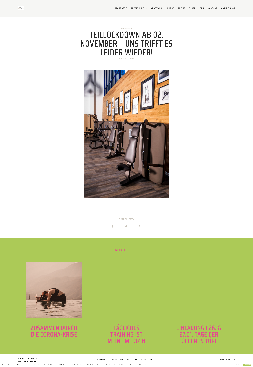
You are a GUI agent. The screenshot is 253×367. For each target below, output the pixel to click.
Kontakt (212, 8)
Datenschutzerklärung (143, 364)
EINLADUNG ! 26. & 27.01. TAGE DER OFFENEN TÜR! (199, 303)
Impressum (102, 360)
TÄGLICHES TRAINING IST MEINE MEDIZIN (126, 303)
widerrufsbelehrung (145, 360)
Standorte (121, 8)
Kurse (170, 8)
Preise (181, 8)
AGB (129, 360)
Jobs (201, 8)
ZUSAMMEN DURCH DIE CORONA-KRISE (54, 303)
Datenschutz (117, 360)
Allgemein (126, 28)
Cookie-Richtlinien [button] (238, 364)
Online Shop (228, 8)
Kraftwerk (157, 8)
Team (192, 8)
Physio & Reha (139, 8)
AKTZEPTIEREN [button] (247, 364)
